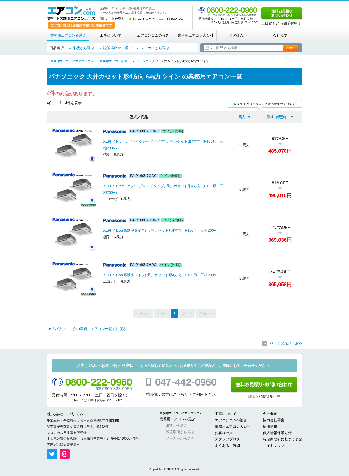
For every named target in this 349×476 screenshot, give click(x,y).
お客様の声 (238, 35)
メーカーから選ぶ (155, 48)
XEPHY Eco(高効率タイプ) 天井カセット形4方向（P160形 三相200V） (161, 230)
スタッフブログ (227, 439)
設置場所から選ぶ (117, 48)
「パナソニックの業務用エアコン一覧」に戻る (88, 329)
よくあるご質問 (227, 446)
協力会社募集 (273, 420)
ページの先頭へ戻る (286, 343)
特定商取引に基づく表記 (282, 439)
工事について (110, 35)
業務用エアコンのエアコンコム (181, 413)
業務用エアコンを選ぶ (68, 35)
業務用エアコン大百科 (195, 35)
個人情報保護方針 (277, 433)
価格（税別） (277, 117)
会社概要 (280, 35)
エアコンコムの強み (153, 35)
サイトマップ (273, 446)
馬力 (242, 117)
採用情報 (270, 426)
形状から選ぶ (83, 48)
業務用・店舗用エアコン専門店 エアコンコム (71, 13)
